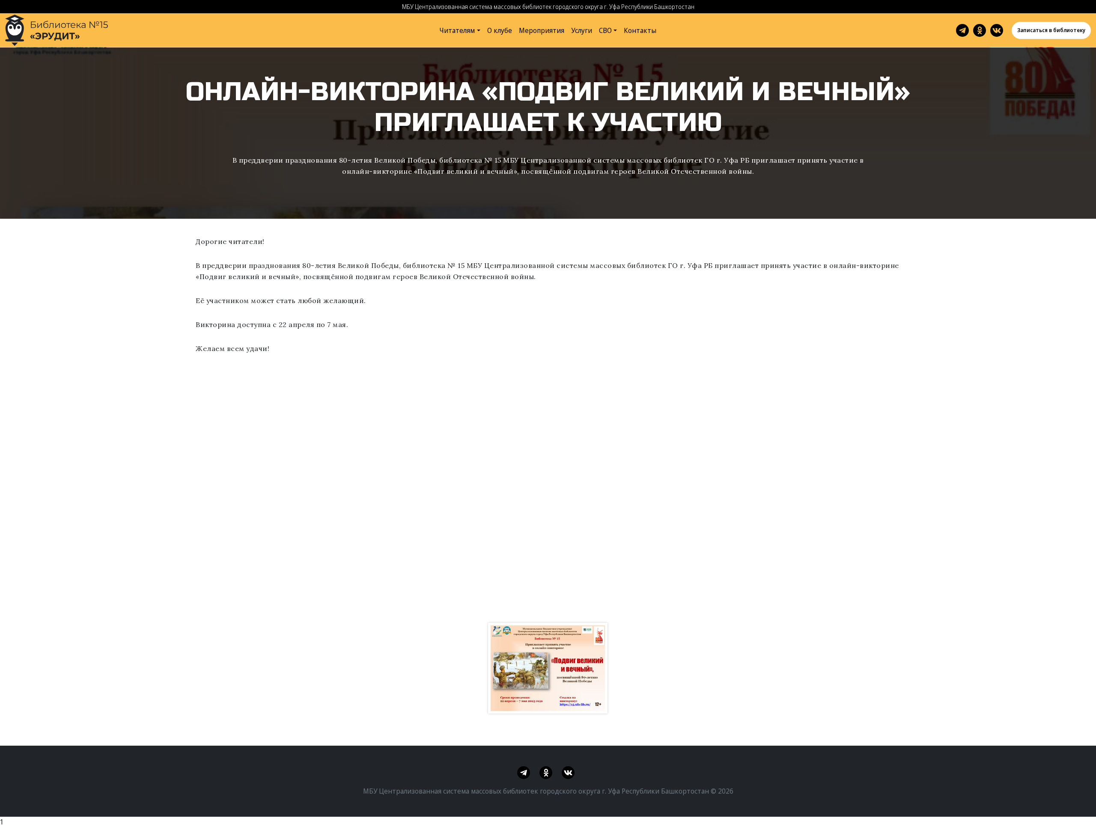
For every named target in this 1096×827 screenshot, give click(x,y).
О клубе (499, 30)
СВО (605, 30)
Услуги (581, 30)
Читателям (457, 30)
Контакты (640, 30)
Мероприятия (541, 30)
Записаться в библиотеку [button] (1051, 30)
